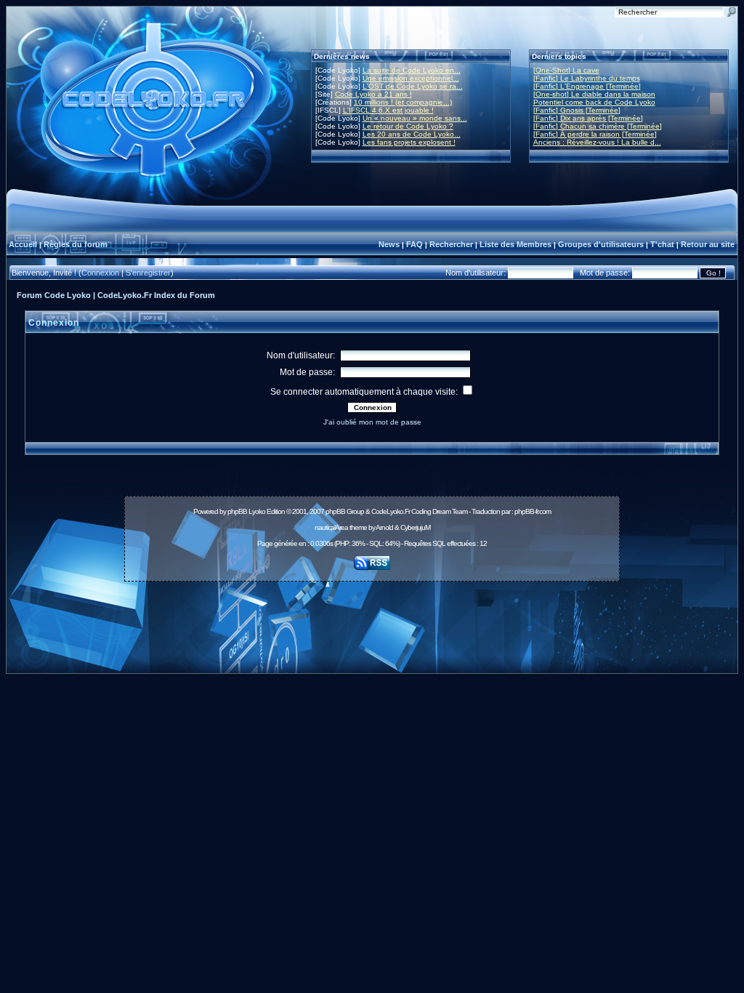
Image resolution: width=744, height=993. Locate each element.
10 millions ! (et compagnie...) (403, 102)
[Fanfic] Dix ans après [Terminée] (588, 118)
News (389, 244)
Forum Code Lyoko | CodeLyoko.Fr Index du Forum (116, 295)
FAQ (414, 244)
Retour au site (708, 244)
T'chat (662, 244)
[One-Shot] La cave (566, 70)
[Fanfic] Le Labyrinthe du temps (586, 78)
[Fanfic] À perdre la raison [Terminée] (595, 134)
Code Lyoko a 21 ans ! (373, 94)
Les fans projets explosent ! (409, 142)
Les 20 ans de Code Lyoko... (412, 134)
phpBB (237, 511)
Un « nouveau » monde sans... (415, 118)
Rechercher (451, 244)
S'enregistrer (148, 272)
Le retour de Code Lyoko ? (408, 126)
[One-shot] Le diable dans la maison (594, 94)
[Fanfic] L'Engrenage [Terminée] (587, 86)
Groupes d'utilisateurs (601, 244)
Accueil (23, 244)
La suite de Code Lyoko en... (412, 70)
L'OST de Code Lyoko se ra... (413, 86)
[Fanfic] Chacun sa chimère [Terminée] (597, 126)
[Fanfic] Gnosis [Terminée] (576, 110)
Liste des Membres (515, 244)
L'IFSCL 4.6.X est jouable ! (388, 110)
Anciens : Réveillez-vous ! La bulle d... (597, 142)
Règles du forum (76, 244)
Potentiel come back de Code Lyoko (594, 102)
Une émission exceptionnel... (411, 78)
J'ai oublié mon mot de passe (372, 422)
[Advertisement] (372, 619)
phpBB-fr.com (532, 511)
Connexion (100, 272)
